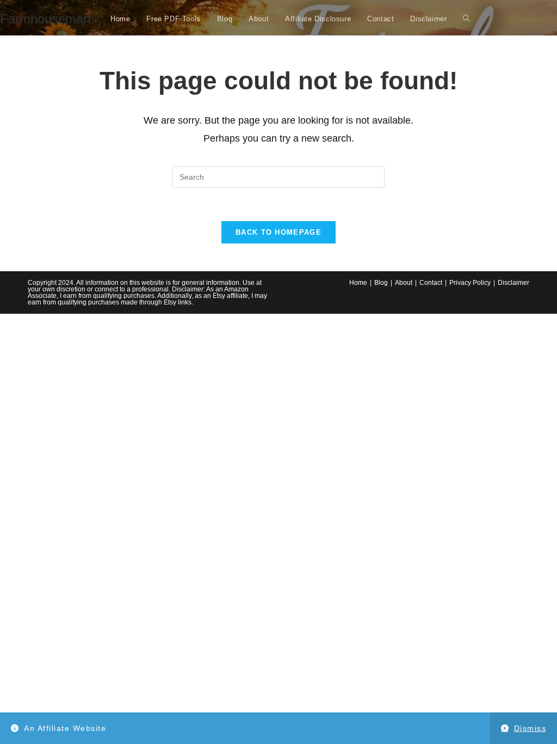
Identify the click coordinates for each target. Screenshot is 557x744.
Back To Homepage (278, 232)
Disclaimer (513, 282)
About (403, 282)
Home (358, 282)
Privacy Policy (470, 282)
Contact (430, 282)
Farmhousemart (45, 18)
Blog (381, 282)
